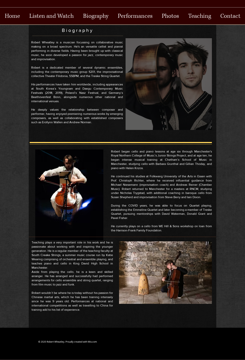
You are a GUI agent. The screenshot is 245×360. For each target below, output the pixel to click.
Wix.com (92, 341)
